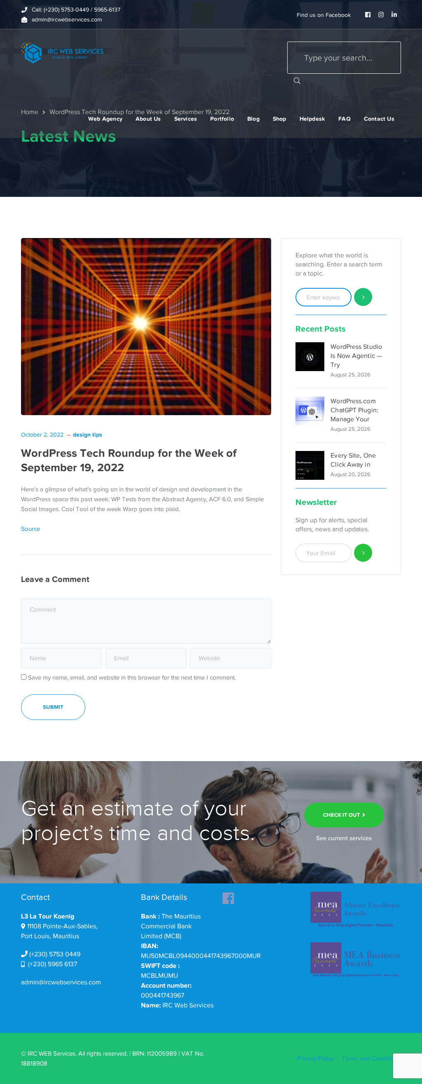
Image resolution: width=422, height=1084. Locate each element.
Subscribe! (363, 553)
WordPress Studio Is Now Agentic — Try (356, 356)
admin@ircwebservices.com (61, 982)
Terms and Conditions (371, 1058)
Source (30, 529)
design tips (87, 434)
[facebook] (228, 896)
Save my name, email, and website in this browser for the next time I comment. (132, 677)
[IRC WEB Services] (62, 52)
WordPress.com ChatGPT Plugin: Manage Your (354, 410)
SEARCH (297, 80)
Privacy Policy (315, 1058)
